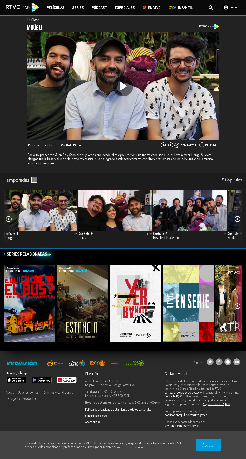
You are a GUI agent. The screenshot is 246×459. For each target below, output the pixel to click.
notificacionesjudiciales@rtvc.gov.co (186, 415)
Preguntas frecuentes (22, 398)
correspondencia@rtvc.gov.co (182, 392)
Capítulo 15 (11, 233)
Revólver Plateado (166, 237)
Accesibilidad (93, 422)
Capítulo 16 (85, 233)
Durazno (84, 237)
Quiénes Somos (28, 392)
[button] (237, 219)
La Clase (33, 19)
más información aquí (130, 447)
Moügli (8, 237)
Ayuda (10, 392)
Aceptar (208, 445)
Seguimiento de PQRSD (216, 404)
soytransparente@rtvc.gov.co (182, 425)
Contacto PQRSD (174, 396)
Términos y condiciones (57, 392)
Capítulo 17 (160, 233)
